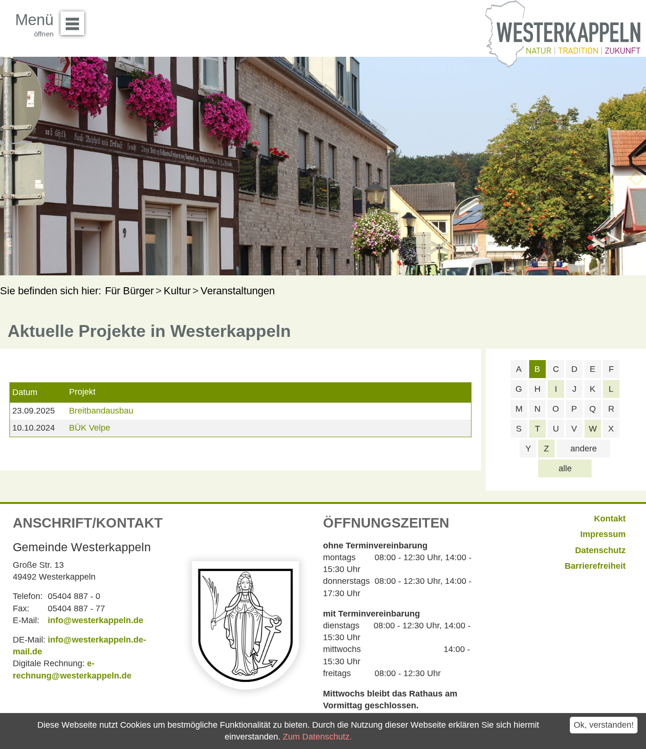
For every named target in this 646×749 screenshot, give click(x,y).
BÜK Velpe (89, 427)
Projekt (82, 392)
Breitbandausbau (101, 410)
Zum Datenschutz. (317, 736)
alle (565, 468)
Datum (24, 392)
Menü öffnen (72, 23)
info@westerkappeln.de (95, 620)
